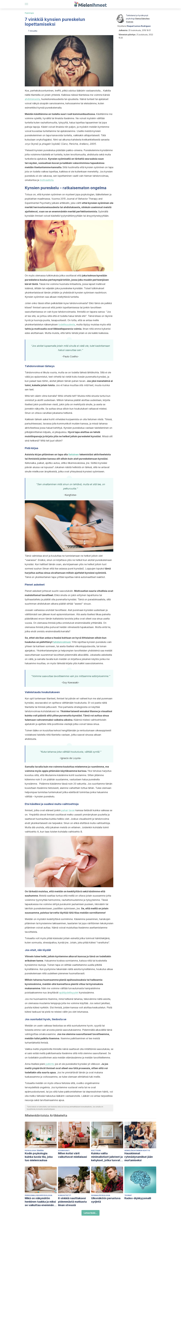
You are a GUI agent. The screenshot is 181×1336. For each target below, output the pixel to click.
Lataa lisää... (90, 1213)
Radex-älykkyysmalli (137, 1198)
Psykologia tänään (34, 1150)
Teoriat (128, 1195)
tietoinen (73, 454)
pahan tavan (68, 810)
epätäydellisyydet (68, 992)
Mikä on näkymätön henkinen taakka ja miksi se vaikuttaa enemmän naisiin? (40, 1202)
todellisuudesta (66, 324)
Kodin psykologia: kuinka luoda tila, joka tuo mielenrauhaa (39, 1157)
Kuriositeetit (64, 1195)
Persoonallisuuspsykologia (38, 1195)
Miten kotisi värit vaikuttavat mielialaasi (72, 1155)
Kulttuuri (96, 1150)
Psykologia (29, 13)
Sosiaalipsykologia (100, 1195)
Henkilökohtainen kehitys (137, 1150)
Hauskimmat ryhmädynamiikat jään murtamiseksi (138, 1157)
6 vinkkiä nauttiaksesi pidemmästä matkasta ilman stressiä (72, 1202)
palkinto (50, 1064)
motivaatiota (46, 180)
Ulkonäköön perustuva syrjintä (105, 1200)
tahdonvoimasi (62, 642)
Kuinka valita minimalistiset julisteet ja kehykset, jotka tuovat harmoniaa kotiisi (107, 1157)
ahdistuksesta (32, 99)
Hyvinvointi (64, 1150)
